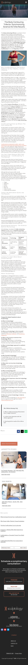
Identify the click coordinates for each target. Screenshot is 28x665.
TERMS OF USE (9, 653)
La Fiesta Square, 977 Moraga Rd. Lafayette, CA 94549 (12, 471)
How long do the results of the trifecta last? (14, 422)
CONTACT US (14, 643)
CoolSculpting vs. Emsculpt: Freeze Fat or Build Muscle (12, 536)
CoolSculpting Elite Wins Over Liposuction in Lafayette (12, 541)
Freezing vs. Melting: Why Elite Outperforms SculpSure (12, 530)
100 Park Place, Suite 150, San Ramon (12, 502)
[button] (26, 2)
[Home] (6, 2)
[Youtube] (5, 629)
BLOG (12, 646)
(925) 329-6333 (20, 397)
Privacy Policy (18, 653)
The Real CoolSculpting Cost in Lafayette (11, 525)
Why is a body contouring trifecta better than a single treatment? (14, 412)
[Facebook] (2, 629)
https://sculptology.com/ (7, 400)
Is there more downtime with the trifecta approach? (12, 417)
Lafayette (14, 616)
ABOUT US (13, 641)
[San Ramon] (14, 621)
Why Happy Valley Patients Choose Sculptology (12, 521)
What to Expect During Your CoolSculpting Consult (13, 517)
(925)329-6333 (5, 474)
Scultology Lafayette (11, 334)
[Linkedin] (8, 629)
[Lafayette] (14, 613)
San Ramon (14, 624)
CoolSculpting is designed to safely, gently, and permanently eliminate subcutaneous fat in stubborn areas (14, 145)
